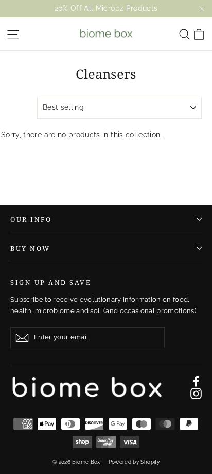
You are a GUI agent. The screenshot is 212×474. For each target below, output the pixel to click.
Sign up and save (50, 282)
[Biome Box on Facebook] (196, 381)
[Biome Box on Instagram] (196, 393)
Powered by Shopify (134, 462)
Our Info (30, 219)
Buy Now (30, 248)
